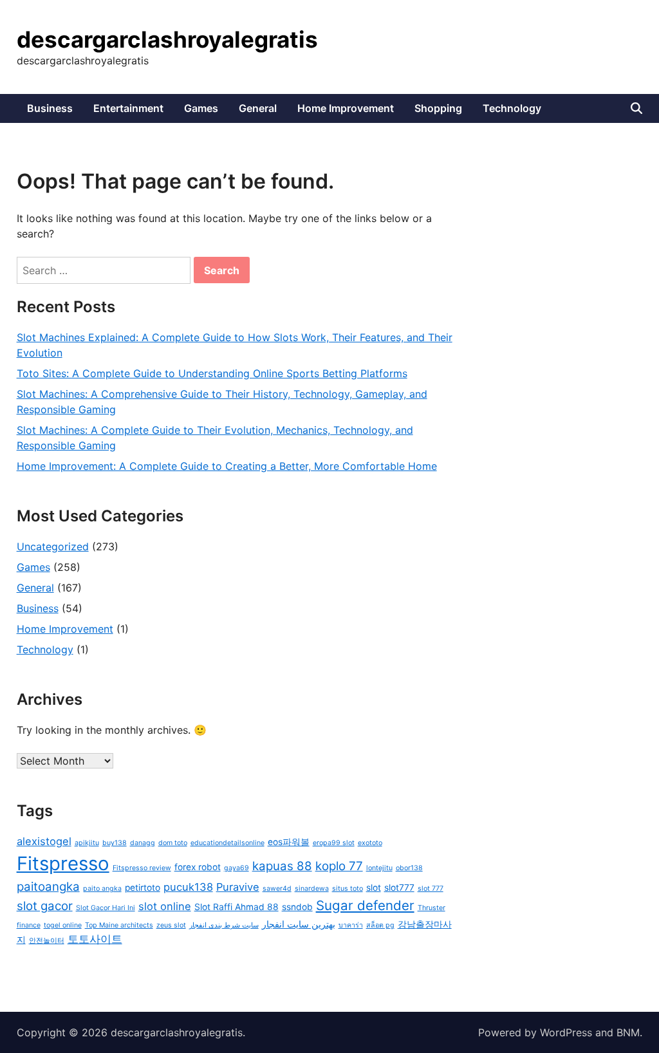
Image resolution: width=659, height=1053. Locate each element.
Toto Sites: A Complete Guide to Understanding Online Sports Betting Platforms (212, 373)
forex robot (197, 867)
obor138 (409, 868)
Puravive (237, 887)
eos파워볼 (289, 842)
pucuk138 (188, 887)
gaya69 (236, 868)
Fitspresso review (142, 868)
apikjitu (87, 843)
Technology (512, 108)
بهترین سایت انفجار (298, 924)
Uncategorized (53, 546)
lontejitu (379, 868)
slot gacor (45, 906)
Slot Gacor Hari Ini (105, 908)
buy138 (114, 843)
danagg (142, 843)
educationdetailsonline (227, 843)
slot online (164, 906)
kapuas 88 (282, 866)
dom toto (172, 843)
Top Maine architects (119, 925)
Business (50, 108)
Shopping (438, 108)
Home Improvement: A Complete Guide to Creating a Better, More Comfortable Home (227, 466)
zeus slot (171, 925)
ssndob (297, 907)
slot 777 (430, 888)
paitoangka (48, 886)
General (258, 108)
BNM (628, 1032)
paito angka (102, 888)
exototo (370, 843)
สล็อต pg (380, 925)
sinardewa (312, 888)
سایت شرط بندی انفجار (224, 925)
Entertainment (128, 108)
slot (373, 887)
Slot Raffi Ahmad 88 (236, 907)
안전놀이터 (46, 941)
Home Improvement (345, 108)
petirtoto (142, 887)
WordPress (566, 1032)
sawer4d (277, 888)
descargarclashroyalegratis (167, 39)
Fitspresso (63, 863)
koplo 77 (339, 866)
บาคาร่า (351, 925)
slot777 (399, 887)
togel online (63, 925)
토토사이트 (95, 939)
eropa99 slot (334, 843)
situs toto (347, 888)
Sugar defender (365, 905)
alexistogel (44, 841)
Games (201, 108)
